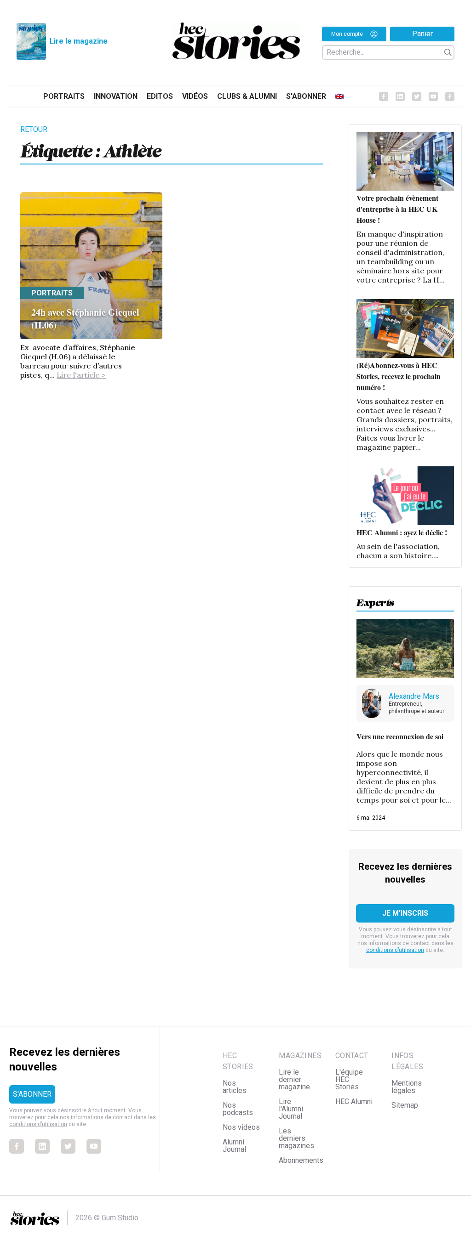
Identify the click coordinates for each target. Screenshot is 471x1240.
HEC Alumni (354, 1101)
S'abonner (306, 96)
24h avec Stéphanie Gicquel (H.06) (85, 319)
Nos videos (241, 1127)
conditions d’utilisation (395, 950)
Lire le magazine (79, 41)
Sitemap (404, 1105)
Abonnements (301, 1160)
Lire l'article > (81, 374)
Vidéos (195, 96)
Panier (422, 33)
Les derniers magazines (296, 1138)
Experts (375, 600)
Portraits (64, 96)
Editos (160, 96)
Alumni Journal (234, 1146)
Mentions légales (406, 1087)
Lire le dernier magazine (294, 1079)
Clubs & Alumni (247, 96)
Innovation (116, 96)
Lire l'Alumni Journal (291, 1109)
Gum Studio (120, 1217)
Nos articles (235, 1087)
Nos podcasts (238, 1109)
